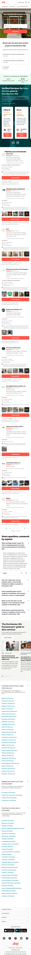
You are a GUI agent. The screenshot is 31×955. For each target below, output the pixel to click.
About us (4, 921)
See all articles (8, 637)
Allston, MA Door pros (7, 735)
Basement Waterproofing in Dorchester (12, 888)
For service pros (5, 913)
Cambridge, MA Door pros (8, 724)
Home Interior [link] (5, 6)
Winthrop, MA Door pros (8, 753)
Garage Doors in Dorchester (9, 800)
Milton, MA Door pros (7, 727)
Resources (4, 917)
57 (24, 528)
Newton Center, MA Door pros (9, 750)
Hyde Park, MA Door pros (8, 703)
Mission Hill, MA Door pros (9, 714)
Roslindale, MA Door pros (8, 719)
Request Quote (15, 177)
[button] (4, 213)
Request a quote (7, 134)
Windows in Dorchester (8, 872)
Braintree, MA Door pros (8, 771)
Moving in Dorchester (7, 831)
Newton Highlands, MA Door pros (10, 763)
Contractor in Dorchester (8, 859)
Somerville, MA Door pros (8, 748)
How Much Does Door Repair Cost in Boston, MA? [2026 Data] (10, 657)
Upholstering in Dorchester (9, 891)
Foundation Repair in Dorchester (10, 862)
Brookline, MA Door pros (8, 721)
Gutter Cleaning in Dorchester (9, 893)
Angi (3, 653)
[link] (4, 130)
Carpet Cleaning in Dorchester (9, 878)
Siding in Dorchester (7, 854)
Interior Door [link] (12, 6)
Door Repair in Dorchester (8, 792)
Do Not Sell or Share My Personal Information (15, 952)
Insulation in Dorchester (8, 896)
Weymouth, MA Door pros (8, 768)
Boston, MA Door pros (7, 698)
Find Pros (15, 31)
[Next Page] (28, 528)
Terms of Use (12, 947)
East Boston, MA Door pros (9, 740)
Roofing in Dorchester (7, 826)
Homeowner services (6, 909)
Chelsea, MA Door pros (8, 761)
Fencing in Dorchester (7, 849)
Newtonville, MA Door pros (9, 758)
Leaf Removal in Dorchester (9, 870)
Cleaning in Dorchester (7, 839)
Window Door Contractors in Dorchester (12, 795)
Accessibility (15, 949)
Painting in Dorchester (7, 885)
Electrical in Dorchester (8, 823)
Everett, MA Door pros (7, 766)
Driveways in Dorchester (8, 865)
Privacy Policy (19, 947)
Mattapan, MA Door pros (8, 706)
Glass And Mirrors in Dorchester (10, 880)
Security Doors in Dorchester (9, 798)
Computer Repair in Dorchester (10, 875)
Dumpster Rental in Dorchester (10, 867)
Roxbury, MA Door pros (8, 701)
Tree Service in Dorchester (8, 833)
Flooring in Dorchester (7, 846)
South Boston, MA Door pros (9, 716)
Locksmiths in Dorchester (8, 857)
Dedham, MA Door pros (8, 755)
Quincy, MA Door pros (7, 708)
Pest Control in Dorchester (8, 836)
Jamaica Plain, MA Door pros (9, 711)
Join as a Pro (21, 2)
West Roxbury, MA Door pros (9, 737)
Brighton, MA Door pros (8, 745)
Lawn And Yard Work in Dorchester (11, 852)
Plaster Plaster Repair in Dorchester (11, 883)
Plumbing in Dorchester (8, 820)
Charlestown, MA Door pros (9, 742)
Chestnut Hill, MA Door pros (9, 732)
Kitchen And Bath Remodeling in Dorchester (13, 828)
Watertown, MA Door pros (8, 774)
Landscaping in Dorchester (9, 841)
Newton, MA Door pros (7, 729)
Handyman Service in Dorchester (10, 844)
